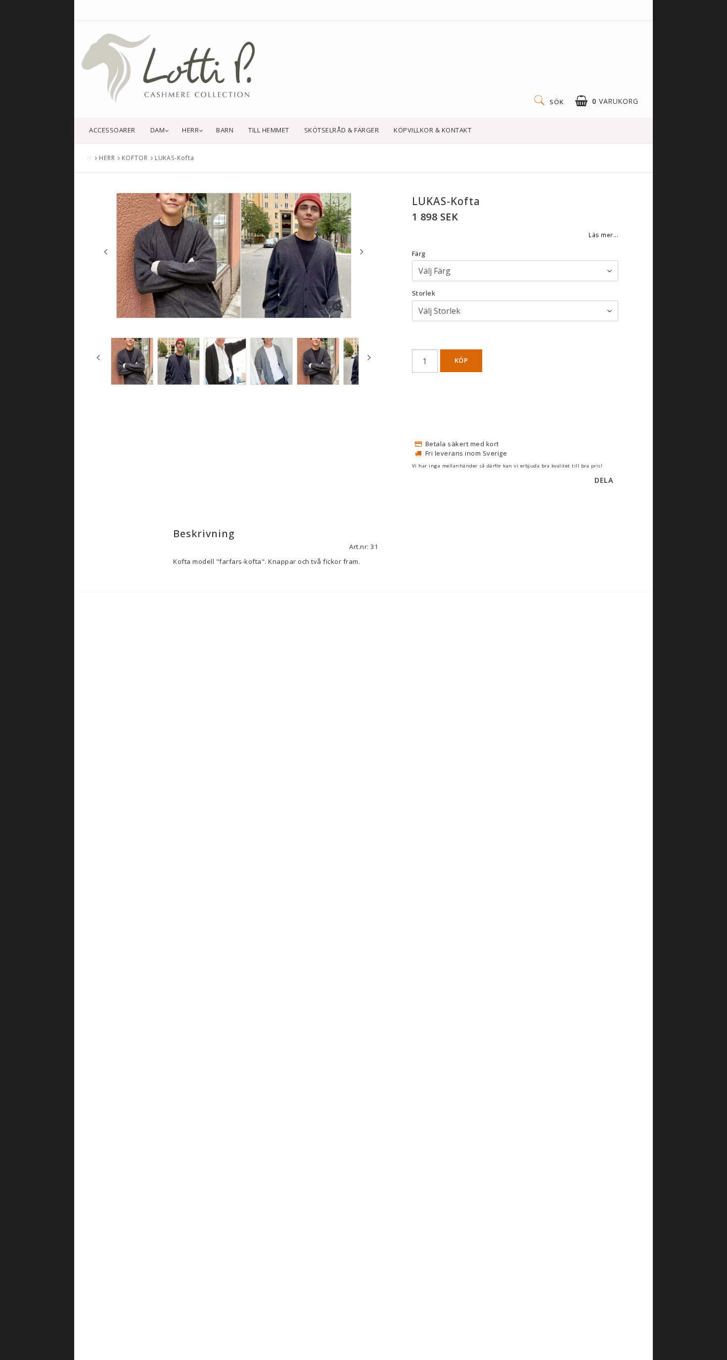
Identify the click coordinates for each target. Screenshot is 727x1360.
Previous (105, 251)
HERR (190, 130)
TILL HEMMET (268, 130)
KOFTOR (134, 158)
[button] (606, 101)
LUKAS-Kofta (174, 158)
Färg (419, 253)
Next (362, 251)
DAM (157, 130)
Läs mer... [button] (603, 235)
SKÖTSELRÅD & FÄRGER (341, 130)
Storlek (424, 293)
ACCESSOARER (112, 130)
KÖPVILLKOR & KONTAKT (432, 130)
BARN (224, 130)
